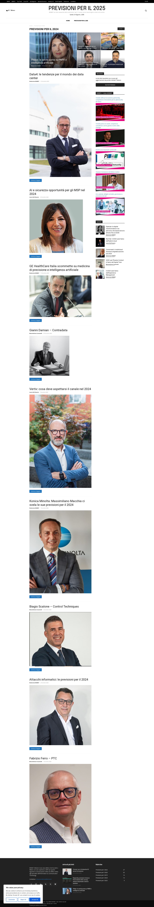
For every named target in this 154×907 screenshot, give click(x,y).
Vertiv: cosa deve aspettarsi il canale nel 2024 (60, 389)
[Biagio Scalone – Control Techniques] (60, 639)
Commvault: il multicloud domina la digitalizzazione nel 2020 (115, 252)
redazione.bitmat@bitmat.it (44, 879)
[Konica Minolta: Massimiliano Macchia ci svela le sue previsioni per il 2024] (60, 551)
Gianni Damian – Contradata (48, 330)
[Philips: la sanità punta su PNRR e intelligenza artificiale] (53, 53)
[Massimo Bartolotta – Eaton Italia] (113, 41)
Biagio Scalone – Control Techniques (54, 606)
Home (31, 26)
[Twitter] (50, 884)
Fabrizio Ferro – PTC (43, 758)
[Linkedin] (41, 884)
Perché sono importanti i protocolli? (106, 150)
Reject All (23, 899)
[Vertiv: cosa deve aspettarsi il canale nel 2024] (60, 441)
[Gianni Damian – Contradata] (60, 356)
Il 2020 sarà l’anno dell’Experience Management (112, 273)
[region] (23, 894)
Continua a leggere (35, 180)
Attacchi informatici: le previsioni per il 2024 (58, 679)
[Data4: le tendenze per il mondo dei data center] (60, 130)
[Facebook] (31, 884)
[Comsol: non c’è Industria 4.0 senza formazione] (67, 871)
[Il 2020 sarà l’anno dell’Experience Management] (100, 274)
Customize (12, 899)
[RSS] (45, 884)
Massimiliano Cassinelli (35, 333)
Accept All (35, 899)
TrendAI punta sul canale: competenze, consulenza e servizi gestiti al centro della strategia (108, 125)
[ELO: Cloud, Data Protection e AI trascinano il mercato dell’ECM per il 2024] (89, 59)
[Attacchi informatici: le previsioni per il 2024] (60, 715)
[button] (146, 10)
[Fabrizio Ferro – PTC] (60, 803)
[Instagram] (36, 884)
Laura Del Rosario (34, 197)
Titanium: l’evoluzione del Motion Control (107, 172)
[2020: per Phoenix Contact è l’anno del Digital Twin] (100, 263)
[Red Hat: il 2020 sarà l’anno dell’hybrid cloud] (100, 242)
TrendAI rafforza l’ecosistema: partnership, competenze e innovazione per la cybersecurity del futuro (109, 99)
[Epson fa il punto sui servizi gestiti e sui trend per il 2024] (89, 41)
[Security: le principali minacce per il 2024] (113, 59)
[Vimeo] (55, 884)
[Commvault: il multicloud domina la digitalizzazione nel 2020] (100, 253)
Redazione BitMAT (36, 65)
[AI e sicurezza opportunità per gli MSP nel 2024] (60, 226)
